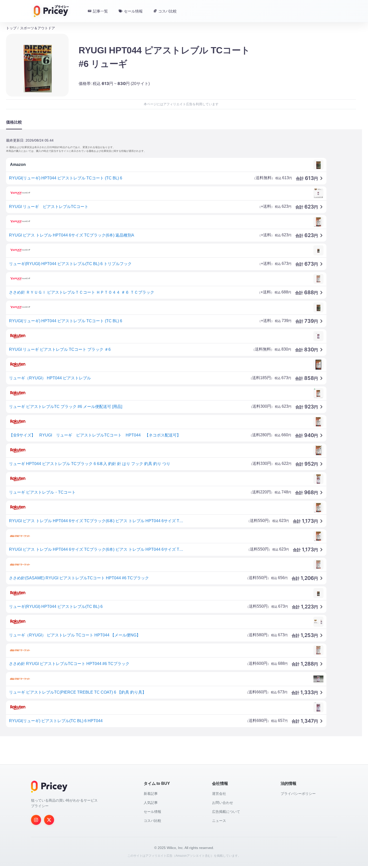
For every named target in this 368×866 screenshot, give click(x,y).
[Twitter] (49, 820)
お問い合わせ (222, 803)
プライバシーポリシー (298, 794)
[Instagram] (36, 820)
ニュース (219, 821)
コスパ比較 (152, 821)
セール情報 (152, 812)
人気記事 (151, 803)
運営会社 (219, 794)
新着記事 (151, 794)
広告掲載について (226, 812)
